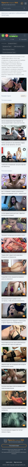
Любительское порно (19, 46)
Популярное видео (14, 445)
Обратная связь (18, 462)
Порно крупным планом (8, 49)
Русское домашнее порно (9, 52)
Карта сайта (9, 462)
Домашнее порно (7, 46)
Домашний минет (12, 43)
